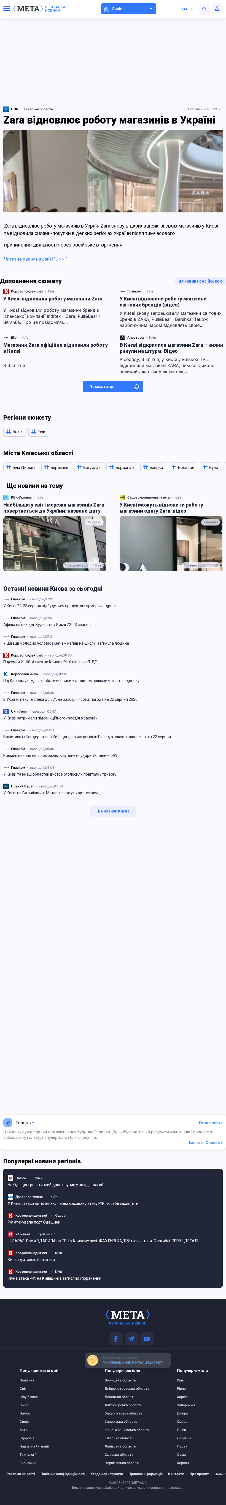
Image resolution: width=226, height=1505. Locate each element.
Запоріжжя (186, 1405)
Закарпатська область (115, 1413)
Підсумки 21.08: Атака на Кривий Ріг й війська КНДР (50, 662)
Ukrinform (19, 711)
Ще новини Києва (113, 811)
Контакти (176, 1474)
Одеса (60, 1215)
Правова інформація (145, 1474)
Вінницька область (115, 1380)
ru (193, 9)
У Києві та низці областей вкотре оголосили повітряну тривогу (60, 774)
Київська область (115, 1438)
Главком (18, 599)
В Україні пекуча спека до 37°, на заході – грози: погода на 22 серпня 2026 (70, 699)
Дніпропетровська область (115, 1389)
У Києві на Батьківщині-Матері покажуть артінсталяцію (53, 793)
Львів (181, 1430)
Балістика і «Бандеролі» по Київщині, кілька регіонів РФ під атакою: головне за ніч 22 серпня (87, 737)
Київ (51, 291)
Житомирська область (115, 1405)
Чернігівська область (115, 1463)
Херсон (183, 1463)
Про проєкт (199, 1474)
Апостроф (135, 337)
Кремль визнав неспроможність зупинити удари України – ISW (60, 755)
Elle (14, 337)
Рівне (181, 1389)
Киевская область (38, 109)
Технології (28, 1455)
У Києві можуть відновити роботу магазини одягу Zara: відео (161, 508)
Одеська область (115, 1455)
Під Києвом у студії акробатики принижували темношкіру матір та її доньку (71, 680)
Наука (25, 1413)
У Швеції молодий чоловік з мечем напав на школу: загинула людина (66, 643)
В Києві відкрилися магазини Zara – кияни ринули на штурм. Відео (171, 348)
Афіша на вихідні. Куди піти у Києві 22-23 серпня (47, 624)
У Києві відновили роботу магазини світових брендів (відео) (163, 302)
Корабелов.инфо (24, 674)
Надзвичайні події (30, 1446)
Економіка (28, 1463)
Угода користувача (107, 1474)
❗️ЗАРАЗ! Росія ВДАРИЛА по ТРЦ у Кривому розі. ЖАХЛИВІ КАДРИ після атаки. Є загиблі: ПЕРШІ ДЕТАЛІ (103, 1241)
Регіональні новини (56, 9)
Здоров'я (27, 1438)
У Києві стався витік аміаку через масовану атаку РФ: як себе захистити (73, 1203)
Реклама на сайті (21, 1474)
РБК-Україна (21, 497)
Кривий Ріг (46, 1234)
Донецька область (115, 1397)
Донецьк (184, 1438)
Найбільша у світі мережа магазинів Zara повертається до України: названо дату (53, 508)
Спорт (25, 1422)
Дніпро (182, 1413)
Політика (27, 1380)
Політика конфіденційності (63, 1474)
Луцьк (182, 1446)
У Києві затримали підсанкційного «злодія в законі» (50, 718)
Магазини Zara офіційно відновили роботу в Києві (55, 348)
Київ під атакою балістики (31, 1259)
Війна (24, 1405)
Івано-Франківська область (115, 1430)
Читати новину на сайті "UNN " (35, 259)
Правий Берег (22, 786)
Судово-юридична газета (148, 497)
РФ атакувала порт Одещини (34, 1222)
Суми (38, 1178)
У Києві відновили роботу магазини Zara (53, 299)
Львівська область (115, 1446)
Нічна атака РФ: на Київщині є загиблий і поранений (54, 1278)
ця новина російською (201, 281)
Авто (24, 1430)
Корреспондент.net (27, 655)
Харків (182, 1397)
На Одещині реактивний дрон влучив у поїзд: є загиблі (57, 1185)
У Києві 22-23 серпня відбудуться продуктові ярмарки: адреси (60, 606)
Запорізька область (115, 1422)
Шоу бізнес (29, 1397)
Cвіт (23, 1389)
